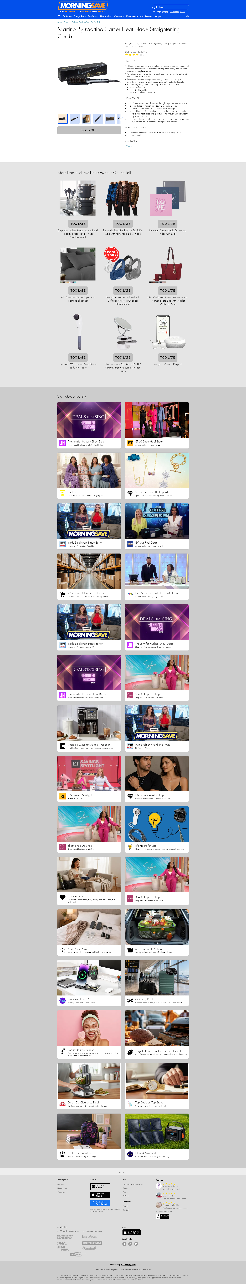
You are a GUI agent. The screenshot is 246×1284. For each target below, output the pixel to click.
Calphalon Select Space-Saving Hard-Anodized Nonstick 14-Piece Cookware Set (78, 234)
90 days (128, 145)
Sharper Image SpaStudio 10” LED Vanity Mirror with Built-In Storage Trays (123, 367)
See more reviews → (164, 1211)
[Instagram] (130, 1244)
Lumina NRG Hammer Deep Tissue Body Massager (78, 365)
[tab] (63, 119)
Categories (79, 16)
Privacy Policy (136, 1269)
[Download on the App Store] (131, 1232)
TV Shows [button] (67, 16)
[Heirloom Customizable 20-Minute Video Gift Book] (167, 218)
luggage (165, 11)
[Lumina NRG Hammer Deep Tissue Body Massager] (77, 351)
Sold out (89, 130)
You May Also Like (71, 396)
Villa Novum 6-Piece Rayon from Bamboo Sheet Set (78, 298)
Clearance (119, 16)
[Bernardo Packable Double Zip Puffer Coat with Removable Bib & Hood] (122, 218)
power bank (174, 11)
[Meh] (67, 1243)
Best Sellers (93, 16)
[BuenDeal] (92, 1248)
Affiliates (126, 1196)
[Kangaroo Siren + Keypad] (167, 351)
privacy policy (98, 1211)
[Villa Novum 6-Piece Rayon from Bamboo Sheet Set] (77, 284)
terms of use (116, 1209)
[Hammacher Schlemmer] (67, 1237)
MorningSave (62, 22)
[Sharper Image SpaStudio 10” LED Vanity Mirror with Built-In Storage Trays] (122, 351)
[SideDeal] (67, 1248)
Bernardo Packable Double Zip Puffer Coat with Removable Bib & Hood (123, 232)
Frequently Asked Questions (132, 1184)
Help (125, 1179)
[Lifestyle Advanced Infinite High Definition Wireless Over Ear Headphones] (122, 284)
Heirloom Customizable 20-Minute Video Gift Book (167, 232)
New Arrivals (106, 16)
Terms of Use (146, 1269)
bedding (183, 11)
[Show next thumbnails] (121, 119)
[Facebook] (124, 1244)
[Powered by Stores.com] (123, 1265)
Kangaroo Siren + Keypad (168, 364)
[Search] (155, 7)
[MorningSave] (92, 1243)
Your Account (146, 16)
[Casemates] (80, 1254)
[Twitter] (136, 1244)
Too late (78, 223)
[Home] (83, 6)
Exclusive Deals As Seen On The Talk (86, 22)
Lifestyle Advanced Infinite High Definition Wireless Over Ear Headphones (122, 300)
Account (93, 1179)
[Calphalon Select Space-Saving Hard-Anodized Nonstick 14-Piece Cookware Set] (77, 218)
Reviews (159, 1180)
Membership (132, 16)
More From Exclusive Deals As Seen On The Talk (94, 172)
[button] (59, 16)
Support (158, 16)
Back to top (123, 1172)
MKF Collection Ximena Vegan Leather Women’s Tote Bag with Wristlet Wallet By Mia (167, 300)
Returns (125, 1192)
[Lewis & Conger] (92, 1237)
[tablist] (89, 118)
